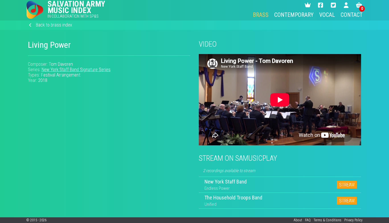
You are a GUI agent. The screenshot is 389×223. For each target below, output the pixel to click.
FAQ (308, 220)
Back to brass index (54, 25)
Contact (352, 14)
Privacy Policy (353, 220)
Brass (261, 14)
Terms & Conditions (327, 220)
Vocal (327, 14)
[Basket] (359, 5)
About (298, 220)
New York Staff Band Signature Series (76, 69)
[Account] (346, 5)
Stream (347, 184)
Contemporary (294, 14)
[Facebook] (320, 5)
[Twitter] (333, 5)
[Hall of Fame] (307, 5)
